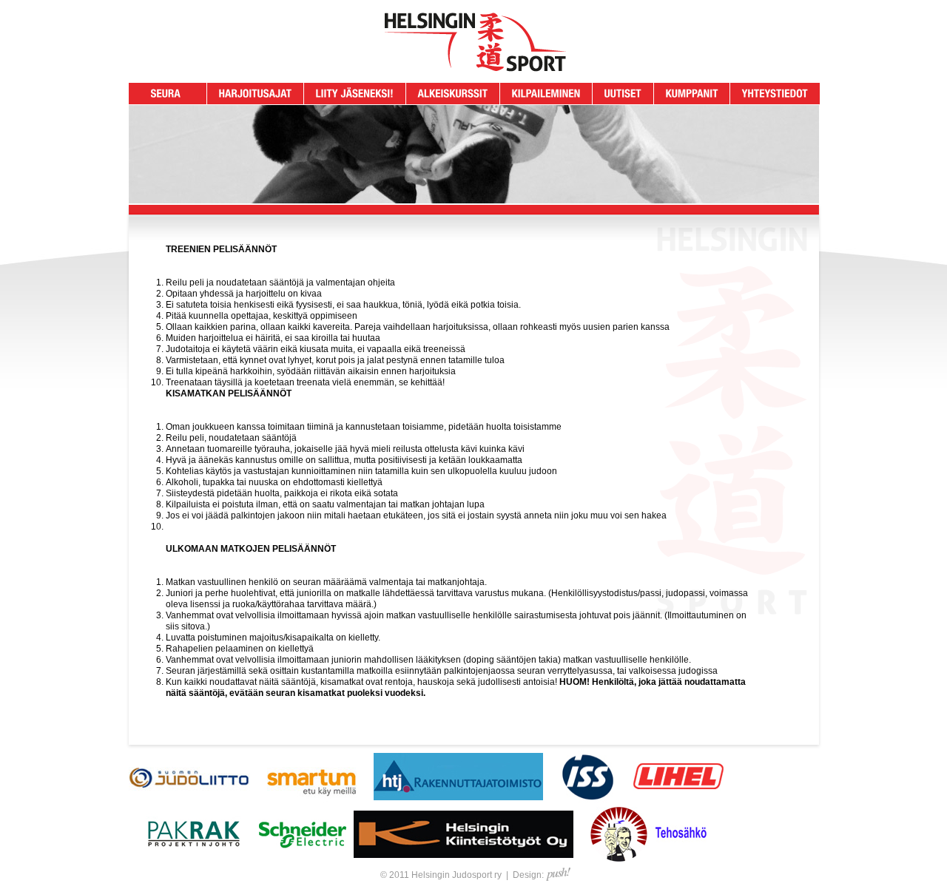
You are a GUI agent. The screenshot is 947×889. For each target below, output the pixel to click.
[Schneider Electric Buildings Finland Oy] (302, 858)
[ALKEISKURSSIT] (453, 93)
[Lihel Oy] (679, 801)
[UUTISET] (623, 93)
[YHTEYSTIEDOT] (775, 93)
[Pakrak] (193, 858)
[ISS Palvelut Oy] (588, 801)
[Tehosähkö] (648, 858)
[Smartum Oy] (312, 801)
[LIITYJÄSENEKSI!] (355, 93)
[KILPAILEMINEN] (546, 93)
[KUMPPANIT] (692, 93)
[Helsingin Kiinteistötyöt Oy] (463, 858)
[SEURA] (166, 93)
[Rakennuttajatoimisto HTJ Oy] (458, 801)
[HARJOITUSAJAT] (255, 93)
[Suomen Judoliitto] (189, 801)
